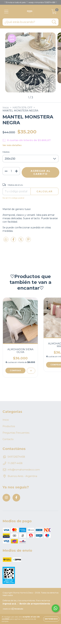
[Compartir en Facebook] (14, 240)
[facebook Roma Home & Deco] (16, 497)
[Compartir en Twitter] (21, 240)
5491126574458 (16, 456)
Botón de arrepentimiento (34, 603)
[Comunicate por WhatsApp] (55, 608)
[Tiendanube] (13, 609)
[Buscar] (54, 22)
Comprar (15, 370)
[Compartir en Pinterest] (28, 240)
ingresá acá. (9, 603)
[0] (54, 12)
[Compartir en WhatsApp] (5, 239)
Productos (9, 426)
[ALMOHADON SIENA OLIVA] (31, 371)
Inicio (6, 107)
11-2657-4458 (15, 463)
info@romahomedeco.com (24, 469)
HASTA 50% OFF (22, 107)
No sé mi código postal (13, 198)
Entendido (51, 619)
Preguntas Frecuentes (16, 432)
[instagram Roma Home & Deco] (6, 497)
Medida (6, 152)
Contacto (8, 439)
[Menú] (6, 12)
